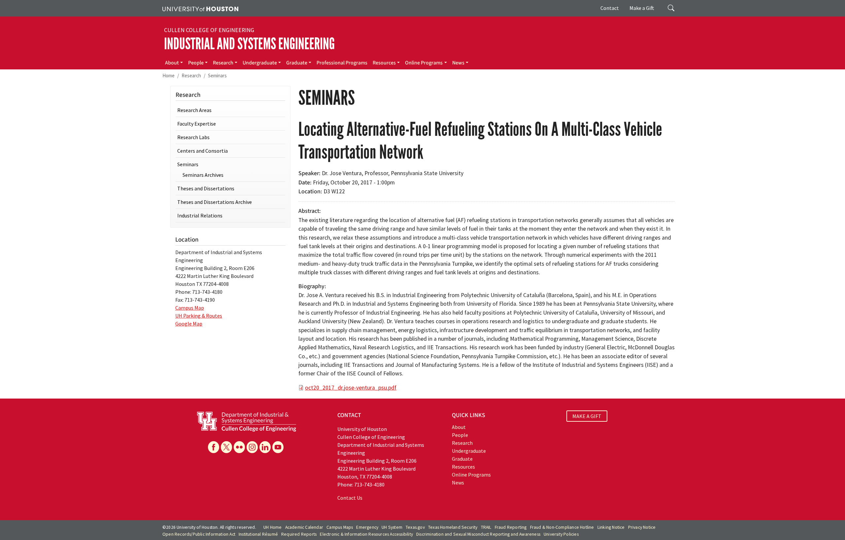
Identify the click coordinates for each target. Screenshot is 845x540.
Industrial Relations (199, 215)
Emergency (367, 527)
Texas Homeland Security (453, 527)
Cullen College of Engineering (209, 30)
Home (168, 75)
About (172, 62)
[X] (226, 447)
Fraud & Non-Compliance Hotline (562, 527)
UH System (392, 527)
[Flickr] (239, 447)
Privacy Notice (642, 527)
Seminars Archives (203, 175)
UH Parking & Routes (198, 315)
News (458, 62)
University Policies (561, 534)
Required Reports (299, 534)
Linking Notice (611, 527)
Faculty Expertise (196, 123)
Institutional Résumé (258, 534)
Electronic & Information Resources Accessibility (366, 534)
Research (223, 62)
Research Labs (193, 137)
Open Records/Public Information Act (198, 534)
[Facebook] (213, 447)
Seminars (217, 75)
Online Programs (424, 62)
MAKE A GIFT (586, 416)
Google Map (188, 323)
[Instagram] (252, 447)
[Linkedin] (265, 447)
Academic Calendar (304, 527)
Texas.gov (415, 527)
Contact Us (349, 497)
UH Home (272, 527)
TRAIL (486, 527)
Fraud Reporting (511, 527)
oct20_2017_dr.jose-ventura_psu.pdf (350, 387)
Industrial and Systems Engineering (249, 44)
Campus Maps (339, 527)
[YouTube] (278, 447)
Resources (384, 62)
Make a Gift (641, 8)
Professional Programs (342, 62)
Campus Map (189, 307)
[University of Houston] (200, 8)
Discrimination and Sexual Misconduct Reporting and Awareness (478, 534)
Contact (609, 8)
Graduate (296, 62)
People (196, 62)
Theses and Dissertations (205, 188)
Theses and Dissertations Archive (214, 202)
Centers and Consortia (202, 150)
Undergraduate (260, 62)
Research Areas (194, 110)
